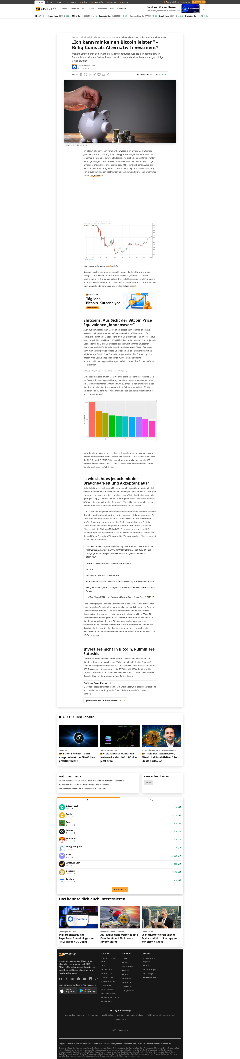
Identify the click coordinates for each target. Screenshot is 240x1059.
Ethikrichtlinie (107, 989)
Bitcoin (65, 8)
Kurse (125, 962)
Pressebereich (149, 977)
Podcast (126, 974)
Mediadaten (106, 969)
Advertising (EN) (150, 969)
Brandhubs (127, 982)
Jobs (103, 965)
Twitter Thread (133, 525)
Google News (128, 990)
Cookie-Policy (107, 1015)
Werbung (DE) (149, 973)
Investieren (102, 8)
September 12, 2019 (142, 597)
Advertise (186, 2)
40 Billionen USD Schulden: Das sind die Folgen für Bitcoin (84, 785)
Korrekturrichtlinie (110, 997)
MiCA (112, 8)
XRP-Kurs (91, 460)
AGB (114, 1030)
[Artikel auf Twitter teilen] (85, 74)
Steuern (91, 8)
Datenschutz (107, 977)
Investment (107, 37)
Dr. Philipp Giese (88, 65)
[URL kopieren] (108, 74)
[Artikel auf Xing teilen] (94, 74)
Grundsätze (106, 985)
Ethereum (74, 8)
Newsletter (127, 986)
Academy (126, 978)
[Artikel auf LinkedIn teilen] (90, 74)
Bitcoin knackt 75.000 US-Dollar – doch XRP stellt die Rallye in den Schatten (91, 781)
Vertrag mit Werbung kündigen (130, 1015)
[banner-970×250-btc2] (120, 301)
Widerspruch (121, 1019)
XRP (83, 8)
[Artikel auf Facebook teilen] (81, 74)
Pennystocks (122, 151)
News (124, 958)
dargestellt (95, 175)
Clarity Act (121, 8)
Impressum (106, 973)
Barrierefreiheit (108, 981)
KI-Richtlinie (106, 1001)
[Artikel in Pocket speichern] (99, 74)
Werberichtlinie (108, 993)
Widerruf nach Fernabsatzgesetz (161, 1015)
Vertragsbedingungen (74, 1015)
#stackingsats (107, 676)
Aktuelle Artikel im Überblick (91, 37)
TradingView (103, 266)
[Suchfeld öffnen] (203, 8)
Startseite (75, 37)
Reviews (126, 970)
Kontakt (146, 965)
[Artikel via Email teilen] (103, 74)
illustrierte (129, 286)
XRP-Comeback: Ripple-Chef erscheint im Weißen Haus (82, 789)
